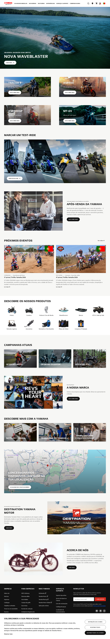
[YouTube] (96, 610)
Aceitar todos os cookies (95, 633)
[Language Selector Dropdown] (104, 3)
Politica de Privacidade (99, 605)
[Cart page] (97, 3)
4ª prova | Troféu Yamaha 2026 (67, 277)
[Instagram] (104, 610)
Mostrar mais (8, 634)
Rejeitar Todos (95, 627)
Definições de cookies (95, 622)
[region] (55, 626)
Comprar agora (75, 3)
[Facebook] (100, 610)
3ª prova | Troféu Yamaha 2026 (15, 277)
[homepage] (8, 3)
